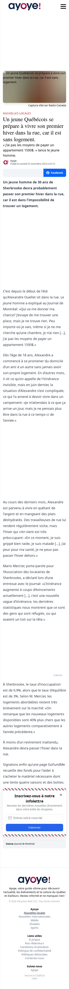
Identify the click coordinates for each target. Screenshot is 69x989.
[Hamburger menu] (63, 6)
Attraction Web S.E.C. (27, 901)
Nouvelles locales (34, 913)
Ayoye (13, 160)
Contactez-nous (34, 958)
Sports (34, 927)
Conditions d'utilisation (34, 947)
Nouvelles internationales (34, 916)
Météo (34, 920)
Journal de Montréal (24, 843)
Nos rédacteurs (34, 943)
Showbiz (34, 924)
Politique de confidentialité (34, 950)
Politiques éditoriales (34, 954)
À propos (34, 939)
